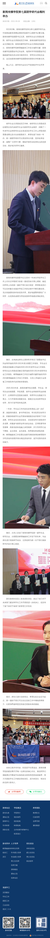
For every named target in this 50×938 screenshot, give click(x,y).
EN (41, 3)
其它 (4, 857)
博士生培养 (15, 861)
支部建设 (6, 892)
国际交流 (6, 830)
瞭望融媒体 (7, 848)
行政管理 (36, 817)
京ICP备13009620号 (37, 935)
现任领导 (17, 817)
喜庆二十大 (7, 909)
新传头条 (6, 813)
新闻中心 (6, 821)
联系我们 (17, 834)
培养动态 (14, 878)
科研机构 (17, 825)
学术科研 (6, 825)
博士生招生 (30, 857)
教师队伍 (36, 813)
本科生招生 (30, 848)
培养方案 (14, 865)
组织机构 (17, 821)
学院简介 (17, 813)
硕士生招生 (30, 852)
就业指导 (29, 861)
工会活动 (6, 905)
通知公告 (6, 817)
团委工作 (6, 901)
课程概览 (14, 869)
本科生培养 (15, 848)
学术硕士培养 (16, 852)
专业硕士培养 (16, 857)
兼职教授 (36, 825)
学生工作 (6, 896)
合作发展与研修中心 (21, 830)
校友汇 (5, 852)
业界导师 (36, 821)
